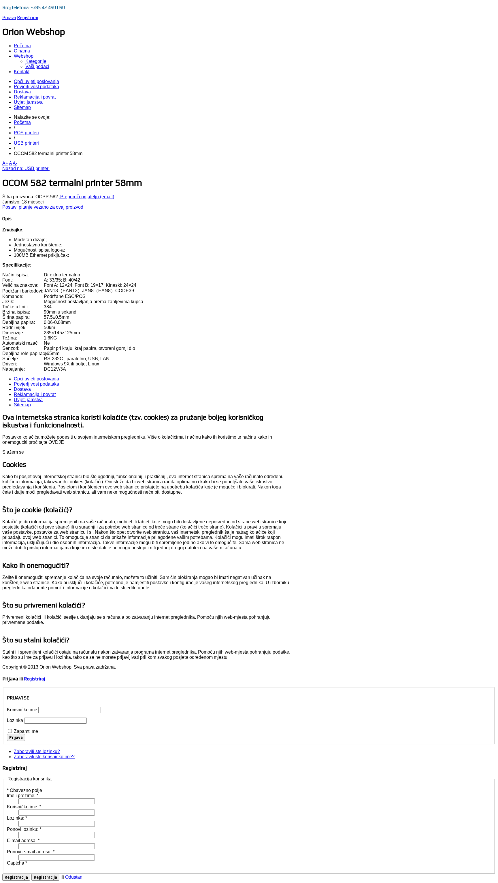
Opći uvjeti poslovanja (36, 81)
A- (15, 163)
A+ (5, 163)
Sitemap (22, 107)
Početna (22, 122)
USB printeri (26, 143)
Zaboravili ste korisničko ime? (44, 756)
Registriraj (27, 17)
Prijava (9, 17)
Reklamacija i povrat (35, 97)
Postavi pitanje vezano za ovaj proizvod (42, 207)
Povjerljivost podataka (36, 86)
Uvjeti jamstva (28, 102)
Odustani (74, 877)
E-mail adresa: (23, 840)
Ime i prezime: (22, 795)
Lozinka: (17, 818)
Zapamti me (26, 731)
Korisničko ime (22, 709)
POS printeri (26, 132)
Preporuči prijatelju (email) (86, 196)
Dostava (22, 91)
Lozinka (15, 720)
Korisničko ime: (24, 806)
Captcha (17, 863)
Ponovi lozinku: (24, 829)
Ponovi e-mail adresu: (30, 851)
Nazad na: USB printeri (26, 168)
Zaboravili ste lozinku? (37, 751)
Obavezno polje (24, 790)
